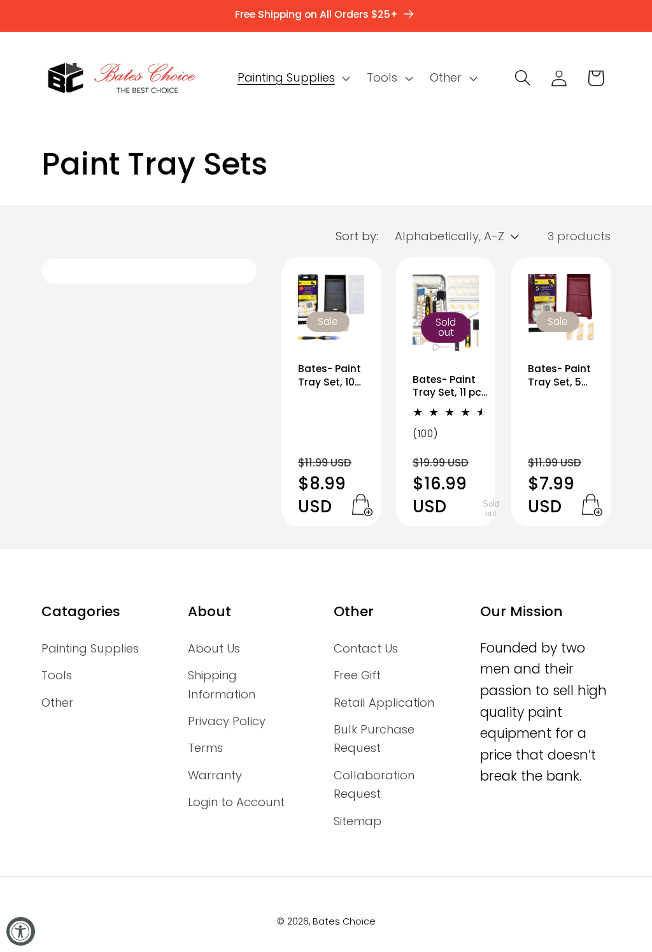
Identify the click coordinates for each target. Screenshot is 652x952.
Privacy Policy (227, 721)
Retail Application (384, 702)
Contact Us (366, 648)
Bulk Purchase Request (374, 738)
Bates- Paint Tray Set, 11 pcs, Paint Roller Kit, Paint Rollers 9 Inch (451, 386)
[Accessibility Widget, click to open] (20, 931)
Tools (56, 675)
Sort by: (357, 236)
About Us (214, 648)
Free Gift (357, 675)
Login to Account (236, 802)
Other (57, 702)
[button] (292, 78)
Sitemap (357, 821)
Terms (205, 748)
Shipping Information (221, 684)
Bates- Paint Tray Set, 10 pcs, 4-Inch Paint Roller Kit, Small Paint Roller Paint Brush (329, 376)
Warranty (215, 775)
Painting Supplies (90, 648)
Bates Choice (344, 921)
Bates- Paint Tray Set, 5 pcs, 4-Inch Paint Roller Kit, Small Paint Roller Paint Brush (559, 376)
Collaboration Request (374, 784)
